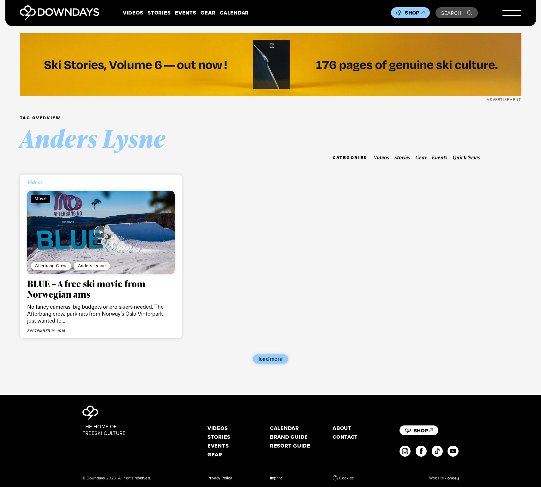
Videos (133, 12)
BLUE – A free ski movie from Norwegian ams (86, 289)
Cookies (346, 478)
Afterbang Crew (51, 266)
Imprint (276, 478)
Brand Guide (289, 437)
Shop (412, 12)
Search (451, 12)
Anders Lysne (91, 266)
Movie (40, 198)
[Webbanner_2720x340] (270, 64)
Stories (159, 12)
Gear (208, 12)
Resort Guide (290, 445)
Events (185, 12)
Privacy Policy (219, 478)
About (342, 428)
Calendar (234, 12)
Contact (345, 437)
